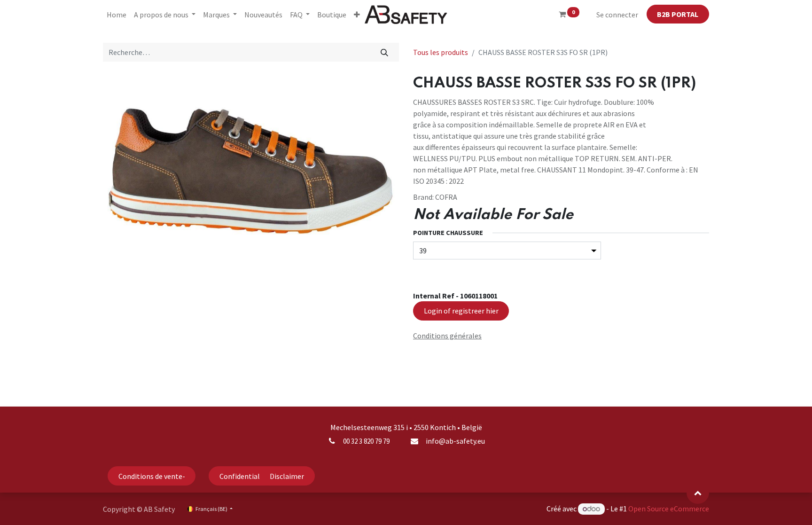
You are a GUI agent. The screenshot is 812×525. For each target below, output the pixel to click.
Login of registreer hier (461, 310)
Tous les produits (440, 52)
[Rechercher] (384, 52)
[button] (357, 14)
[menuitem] (116, 14)
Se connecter (617, 14)
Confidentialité (244, 476)
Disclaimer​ (287, 476)
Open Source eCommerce (668, 508)
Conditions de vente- (151, 476)
